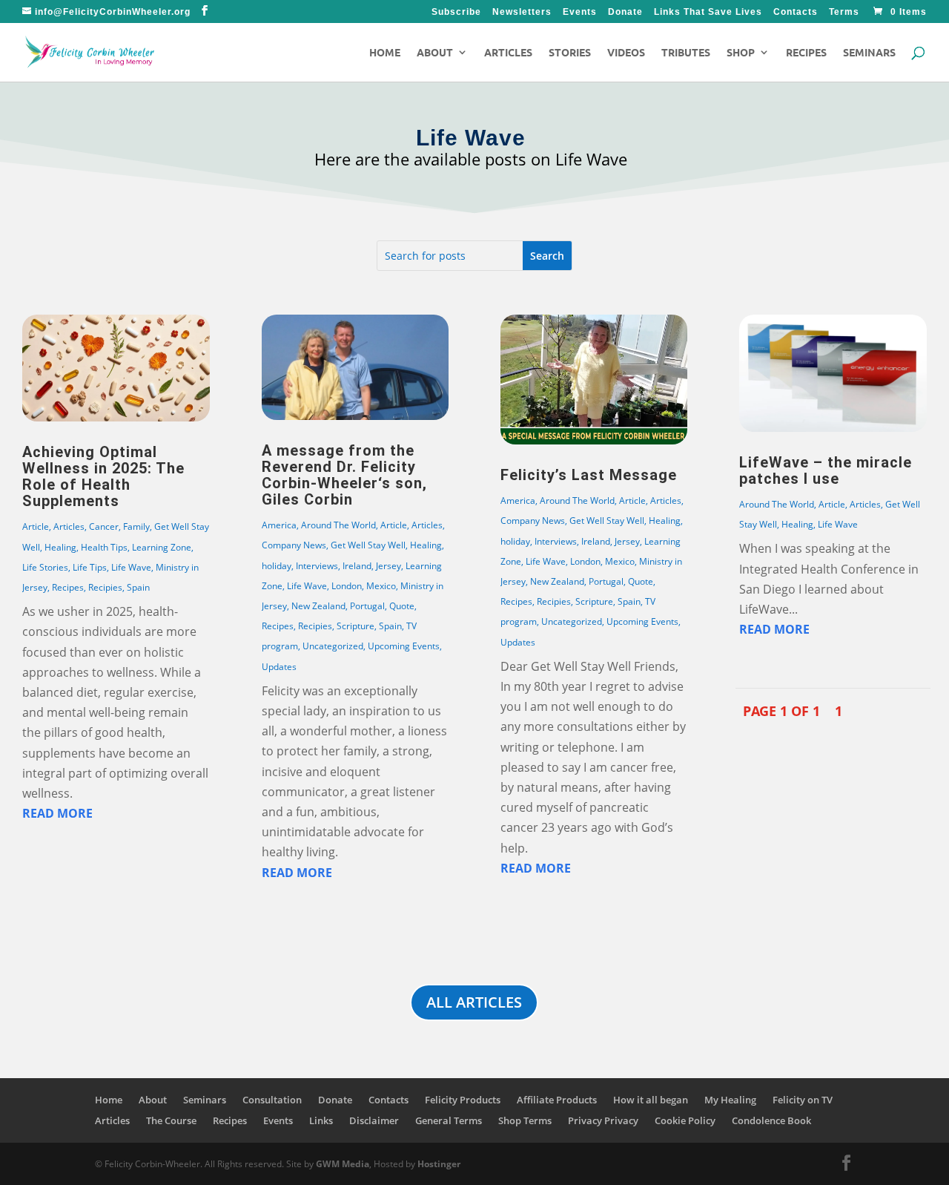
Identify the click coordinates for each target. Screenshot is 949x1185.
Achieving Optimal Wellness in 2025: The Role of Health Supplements (103, 476)
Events (580, 12)
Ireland (357, 565)
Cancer (104, 526)
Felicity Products (462, 1099)
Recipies (105, 587)
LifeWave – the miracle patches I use (825, 470)
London (346, 586)
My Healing (730, 1099)
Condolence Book (771, 1120)
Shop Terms (525, 1120)
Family (136, 526)
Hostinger (438, 1164)
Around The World (338, 525)
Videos (626, 53)
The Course (171, 1120)
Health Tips (104, 547)
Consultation (272, 1099)
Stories (570, 53)
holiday (276, 565)
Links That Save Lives (708, 12)
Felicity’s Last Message (588, 475)
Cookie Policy (685, 1120)
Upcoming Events (404, 646)
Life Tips (90, 567)
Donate (625, 12)
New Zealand (318, 606)
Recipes (806, 53)
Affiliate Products (557, 1099)
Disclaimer (374, 1120)
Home (384, 53)
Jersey (388, 565)
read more (57, 813)
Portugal (367, 606)
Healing (60, 547)
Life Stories (45, 567)
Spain (138, 587)
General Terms (448, 1120)
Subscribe (456, 12)
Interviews (317, 565)
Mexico (381, 586)
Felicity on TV (803, 1099)
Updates (279, 666)
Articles (508, 53)
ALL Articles (474, 1002)
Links (321, 1120)
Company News (294, 545)
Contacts (795, 12)
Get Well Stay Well (368, 545)
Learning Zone (161, 547)
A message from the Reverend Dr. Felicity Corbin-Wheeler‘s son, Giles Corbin (344, 474)
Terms (844, 12)
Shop (741, 53)
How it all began (650, 1099)
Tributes (685, 53)
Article (35, 526)
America (279, 525)
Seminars (869, 53)
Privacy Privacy (603, 1120)
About (435, 53)
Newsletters (522, 12)
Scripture (355, 626)
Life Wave (131, 567)
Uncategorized (332, 646)
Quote (401, 606)
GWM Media (341, 1164)
